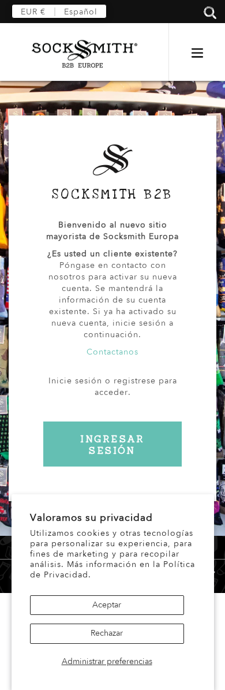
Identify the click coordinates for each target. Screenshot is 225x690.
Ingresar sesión (112, 444)
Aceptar (106, 604)
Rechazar (107, 633)
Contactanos (112, 351)
